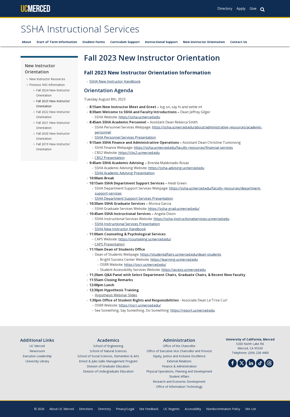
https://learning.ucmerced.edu (174, 259)
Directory (224, 8)
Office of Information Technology (179, 387)
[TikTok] (260, 362)
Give (253, 8)
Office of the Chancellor (179, 346)
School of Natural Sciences (108, 351)
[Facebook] (232, 364)
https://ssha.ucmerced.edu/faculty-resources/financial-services (183, 147)
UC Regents (171, 409)
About (26, 42)
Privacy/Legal (125, 409)
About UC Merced (61, 409)
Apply (241, 8)
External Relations (179, 361)
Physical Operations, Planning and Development (179, 371)
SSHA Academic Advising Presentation (125, 173)
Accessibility (193, 409)
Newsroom (37, 351)
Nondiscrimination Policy (223, 409)
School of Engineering (108, 346)
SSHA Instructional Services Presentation (127, 224)
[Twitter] (241, 362)
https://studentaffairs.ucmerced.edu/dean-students (180, 254)
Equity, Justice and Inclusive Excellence (179, 356)
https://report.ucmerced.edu (192, 310)
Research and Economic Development (179, 381)
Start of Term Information (57, 42)
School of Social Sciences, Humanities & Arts (108, 356)
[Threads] (269, 362)
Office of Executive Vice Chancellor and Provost (179, 351)
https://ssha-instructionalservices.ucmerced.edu (191, 218)
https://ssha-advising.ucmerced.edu (176, 168)
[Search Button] (262, 9)
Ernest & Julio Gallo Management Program (108, 361)
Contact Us (238, 42)
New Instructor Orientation (204, 42)
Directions (86, 409)
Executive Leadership (37, 356)
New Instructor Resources (47, 79)
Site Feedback (148, 409)
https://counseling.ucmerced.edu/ (144, 239)
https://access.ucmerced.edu (183, 269)
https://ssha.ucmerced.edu (139, 117)
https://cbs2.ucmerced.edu (139, 152)
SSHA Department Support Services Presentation (134, 198)
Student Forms (93, 42)
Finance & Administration (179, 366)
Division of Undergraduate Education (108, 371)
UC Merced (37, 346)
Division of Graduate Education (108, 366)
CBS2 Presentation (110, 157)
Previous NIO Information (47, 85)
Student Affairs (179, 376)
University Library (37, 361)
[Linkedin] (251, 364)
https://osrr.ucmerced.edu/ (145, 264)
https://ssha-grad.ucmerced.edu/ (174, 208)
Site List (250, 409)
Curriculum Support (125, 42)
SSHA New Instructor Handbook (115, 81)
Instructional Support (161, 42)
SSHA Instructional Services (80, 30)
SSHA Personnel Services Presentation (125, 137)
